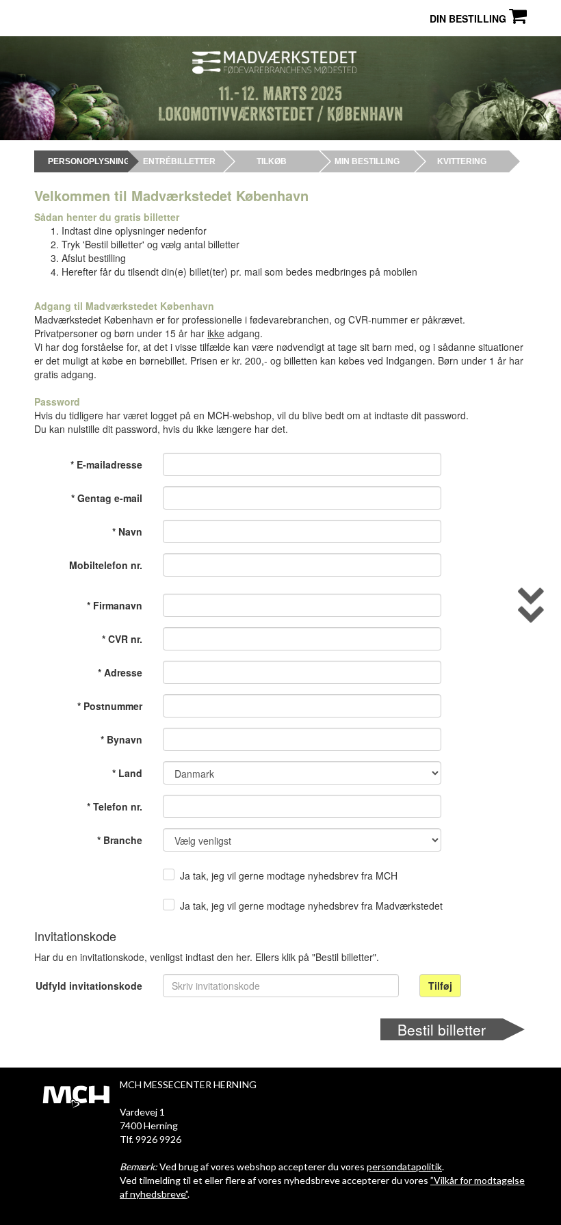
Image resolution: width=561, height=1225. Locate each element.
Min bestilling (367, 161)
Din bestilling (469, 18)
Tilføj (440, 985)
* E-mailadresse (106, 464)
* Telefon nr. (114, 806)
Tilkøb (272, 161)
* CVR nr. (122, 639)
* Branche (119, 840)
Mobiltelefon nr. (105, 565)
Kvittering (461, 161)
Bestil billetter (441, 1029)
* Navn (127, 531)
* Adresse (120, 672)
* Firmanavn (114, 605)
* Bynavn (121, 739)
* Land (127, 773)
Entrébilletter (176, 161)
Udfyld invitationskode (89, 985)
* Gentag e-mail (106, 498)
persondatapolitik (404, 1166)
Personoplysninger (81, 161)
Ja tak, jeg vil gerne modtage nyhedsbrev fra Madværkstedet (311, 905)
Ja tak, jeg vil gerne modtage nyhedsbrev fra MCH (288, 875)
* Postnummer (109, 706)
